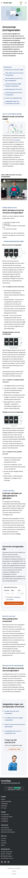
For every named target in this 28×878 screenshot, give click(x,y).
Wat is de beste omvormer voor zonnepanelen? (13, 94)
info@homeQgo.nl (7, 856)
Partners (3, 841)
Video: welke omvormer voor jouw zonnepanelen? (14, 74)
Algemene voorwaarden (14, 868)
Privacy (14, 871)
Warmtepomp (5, 827)
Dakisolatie (4, 806)
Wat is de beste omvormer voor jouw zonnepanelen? (13, 79)
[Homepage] (8, 3)
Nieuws (3, 845)
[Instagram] (6, 862)
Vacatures (4, 843)
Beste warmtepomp (6, 830)
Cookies (14, 874)
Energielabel (4, 821)
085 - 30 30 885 (7, 854)
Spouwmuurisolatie (6, 801)
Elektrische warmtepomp (8, 832)
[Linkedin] (9, 862)
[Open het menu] (1, 2)
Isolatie (3, 799)
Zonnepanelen (5, 814)
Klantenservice (5, 849)
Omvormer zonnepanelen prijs (13, 98)
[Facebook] (2, 862)
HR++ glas (3, 808)
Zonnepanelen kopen (7, 817)
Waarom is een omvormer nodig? (14, 69)
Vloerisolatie (4, 803)
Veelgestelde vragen (14, 749)
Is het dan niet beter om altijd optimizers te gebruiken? (13, 85)
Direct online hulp (7, 851)
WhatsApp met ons (8, 858)
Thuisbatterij (4, 819)
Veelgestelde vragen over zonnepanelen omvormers (12, 102)
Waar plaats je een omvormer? (13, 89)
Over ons (3, 838)
